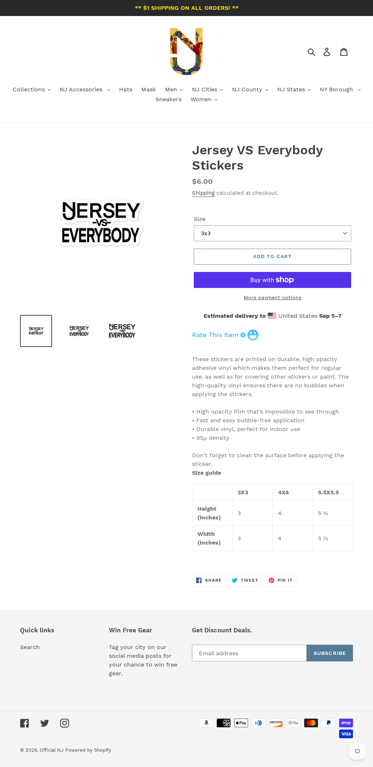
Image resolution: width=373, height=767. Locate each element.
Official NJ (51, 750)
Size (199, 219)
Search (30, 647)
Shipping (203, 193)
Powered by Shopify (88, 750)
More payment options (272, 297)
